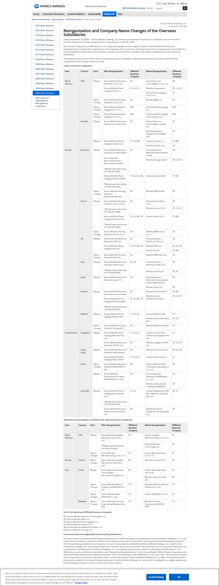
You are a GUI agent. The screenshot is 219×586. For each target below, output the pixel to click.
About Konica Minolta (41, 19)
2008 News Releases (44, 69)
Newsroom (109, 14)
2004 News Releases (44, 88)
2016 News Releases (44, 30)
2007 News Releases (44, 73)
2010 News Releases (44, 59)
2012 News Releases (44, 49)
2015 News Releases (44, 35)
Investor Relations (76, 14)
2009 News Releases (44, 64)
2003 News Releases (74, 19)
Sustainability (94, 14)
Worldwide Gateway (135, 8)
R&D (120, 14)
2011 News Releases (44, 54)
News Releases (58, 19)
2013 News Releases (44, 45)
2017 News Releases (44, 25)
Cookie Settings (156, 577)
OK (178, 577)
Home (36, 14)
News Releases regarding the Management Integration (42, 101)
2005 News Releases (44, 83)
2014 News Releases (44, 40)
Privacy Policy (81, 582)
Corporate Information (53, 14)
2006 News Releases (44, 78)
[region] (109, 577)
